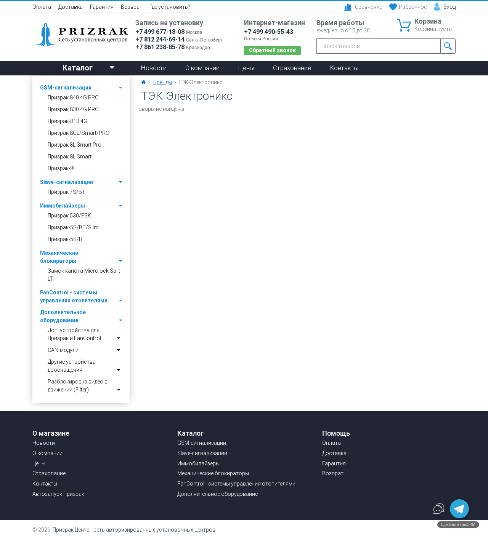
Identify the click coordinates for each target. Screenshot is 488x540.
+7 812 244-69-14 (160, 39)
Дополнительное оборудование (63, 316)
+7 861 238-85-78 (160, 47)
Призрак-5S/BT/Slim (73, 227)
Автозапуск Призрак (58, 494)
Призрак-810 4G (67, 121)
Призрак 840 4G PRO (73, 97)
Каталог (78, 67)
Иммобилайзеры (62, 206)
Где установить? (169, 7)
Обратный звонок (272, 50)
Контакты (344, 68)
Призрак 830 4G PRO (73, 109)
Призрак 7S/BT (66, 192)
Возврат (131, 7)
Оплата (41, 7)
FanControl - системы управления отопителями (74, 296)
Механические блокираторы (59, 257)
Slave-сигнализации (66, 182)
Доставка (70, 7)
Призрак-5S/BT (67, 239)
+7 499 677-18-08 (160, 31)
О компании (202, 68)
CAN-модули (63, 350)
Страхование (292, 68)
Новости (154, 68)
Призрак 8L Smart (70, 156)
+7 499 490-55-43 (268, 31)
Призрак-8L (62, 168)
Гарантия (102, 7)
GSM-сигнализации (66, 88)
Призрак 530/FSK (69, 215)
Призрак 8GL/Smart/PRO (78, 133)
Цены (246, 68)
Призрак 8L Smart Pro (74, 145)
